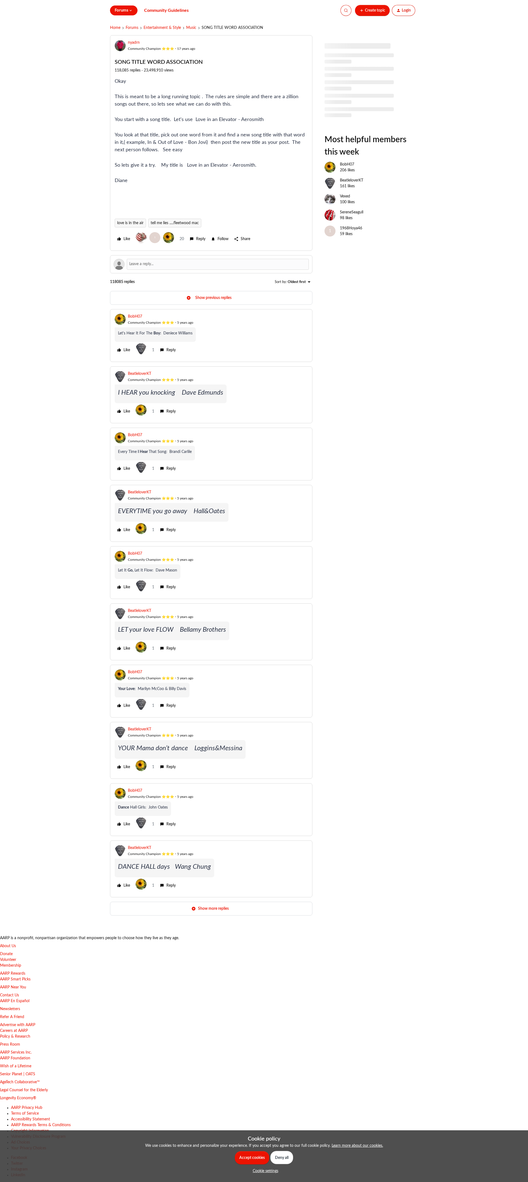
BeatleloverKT (139, 374)
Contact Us (9, 995)
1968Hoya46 (351, 228)
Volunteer (8, 960)
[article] (211, 335)
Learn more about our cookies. (357, 1146)
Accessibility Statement (30, 1119)
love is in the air (130, 223)
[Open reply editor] (211, 264)
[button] (372, 10)
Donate (6, 954)
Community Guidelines (166, 10)
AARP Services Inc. (16, 1052)
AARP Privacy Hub (26, 1108)
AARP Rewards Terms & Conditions (41, 1125)
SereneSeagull (351, 212)
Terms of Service (25, 1113)
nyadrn (134, 43)
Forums (132, 28)
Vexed (345, 196)
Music (191, 28)
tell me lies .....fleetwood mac (175, 223)
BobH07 (135, 316)
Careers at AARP (14, 1031)
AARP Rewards (12, 973)
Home (115, 28)
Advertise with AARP (17, 1025)
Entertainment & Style (162, 28)
